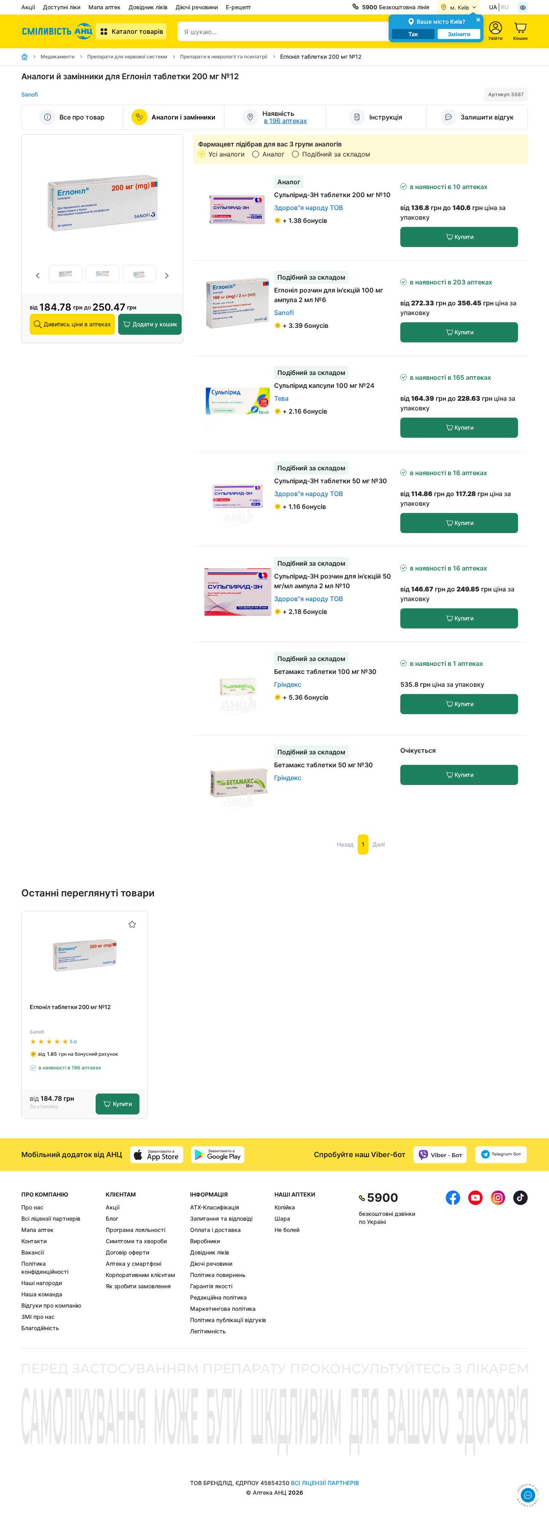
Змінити (459, 34)
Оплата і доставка (215, 1229)
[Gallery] (102, 276)
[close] (478, 19)
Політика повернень (218, 1274)
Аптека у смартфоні (133, 1263)
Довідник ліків (148, 7)
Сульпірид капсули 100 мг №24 (324, 385)
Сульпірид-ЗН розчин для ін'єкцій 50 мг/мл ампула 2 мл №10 (332, 581)
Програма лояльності (135, 1229)
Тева (281, 398)
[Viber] (440, 1154)
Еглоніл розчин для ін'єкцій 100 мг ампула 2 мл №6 (328, 295)
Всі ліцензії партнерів (50, 1218)
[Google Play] (217, 1154)
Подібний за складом (336, 154)
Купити (464, 236)
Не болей (286, 1229)
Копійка (284, 1207)
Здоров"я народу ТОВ (308, 208)
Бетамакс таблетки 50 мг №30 (323, 765)
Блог (112, 1218)
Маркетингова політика (223, 1308)
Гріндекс (287, 684)
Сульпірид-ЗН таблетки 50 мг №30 (330, 481)
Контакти (34, 1241)
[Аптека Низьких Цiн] (58, 31)
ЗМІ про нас (38, 1316)
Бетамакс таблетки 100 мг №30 (325, 671)
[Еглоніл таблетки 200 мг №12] (84, 954)
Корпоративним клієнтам (140, 1274)
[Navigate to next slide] (167, 276)
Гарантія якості (211, 1286)
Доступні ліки (61, 7)
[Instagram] (498, 1263)
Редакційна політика (218, 1297)
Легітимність (208, 1331)
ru (504, 7)
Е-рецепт (238, 7)
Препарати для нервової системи (127, 57)
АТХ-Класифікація (214, 1207)
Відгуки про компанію (51, 1305)
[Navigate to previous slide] (38, 276)
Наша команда (41, 1294)
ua (493, 7)
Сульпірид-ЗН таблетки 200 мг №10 (332, 195)
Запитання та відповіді (221, 1218)
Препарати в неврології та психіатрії (223, 57)
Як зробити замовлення (138, 1286)
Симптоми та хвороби (136, 1241)
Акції (28, 7)
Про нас (32, 1207)
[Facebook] (453, 1263)
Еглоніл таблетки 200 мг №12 (70, 1006)
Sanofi (29, 94)
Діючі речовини (197, 7)
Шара (282, 1218)
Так (413, 34)
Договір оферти (127, 1252)
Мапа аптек (104, 7)
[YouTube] (475, 1263)
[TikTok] (520, 1263)
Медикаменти (57, 57)
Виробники (205, 1241)
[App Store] (156, 1154)
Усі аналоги (227, 154)
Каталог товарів (137, 31)
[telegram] (501, 1154)
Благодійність (40, 1327)
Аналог (273, 154)
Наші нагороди (41, 1282)
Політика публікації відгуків (228, 1319)
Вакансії (32, 1252)
